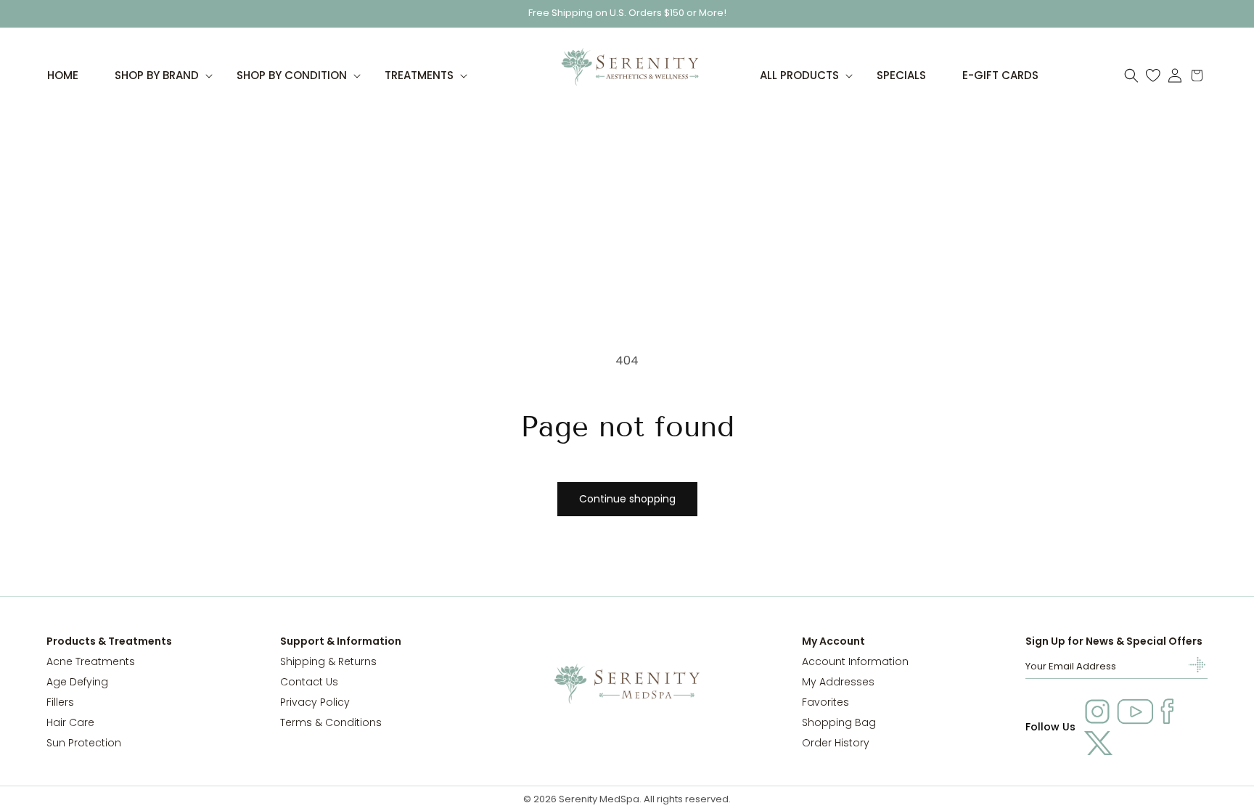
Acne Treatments (90, 661)
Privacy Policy (315, 702)
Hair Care (70, 722)
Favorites (825, 702)
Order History (835, 742)
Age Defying (77, 682)
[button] (157, 75)
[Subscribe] (1191, 664)
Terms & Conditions (331, 722)
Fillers (60, 702)
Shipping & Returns (328, 661)
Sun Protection (83, 742)
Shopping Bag (839, 722)
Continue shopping (627, 499)
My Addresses (838, 682)
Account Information (855, 661)
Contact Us (309, 682)
